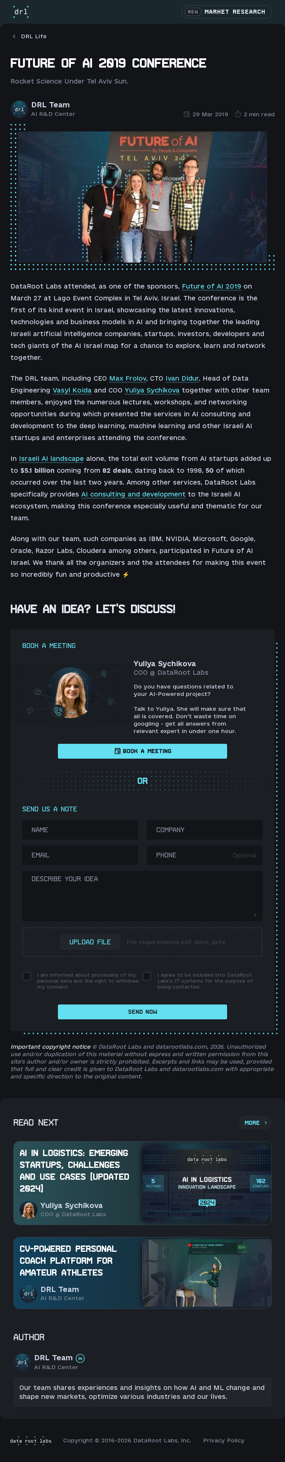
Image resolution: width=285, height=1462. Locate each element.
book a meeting (147, 751)
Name (40, 829)
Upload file (90, 942)
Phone (166, 855)
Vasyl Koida (72, 390)
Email (41, 855)
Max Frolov (127, 378)
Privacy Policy (224, 1440)
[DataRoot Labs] (21, 12)
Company (170, 829)
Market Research (226, 12)
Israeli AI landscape (51, 458)
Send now (142, 1012)
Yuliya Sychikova (152, 390)
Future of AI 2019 (211, 286)
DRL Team (50, 105)
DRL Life (34, 36)
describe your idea (65, 878)
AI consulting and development (133, 494)
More (252, 1123)
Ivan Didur (182, 378)
